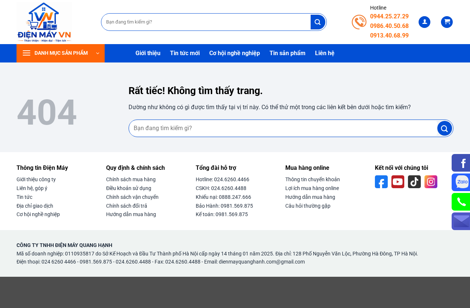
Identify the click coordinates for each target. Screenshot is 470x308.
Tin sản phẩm (288, 53)
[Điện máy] (53, 22)
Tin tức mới (185, 53)
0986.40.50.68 (389, 25)
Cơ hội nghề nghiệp (234, 53)
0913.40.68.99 (389, 35)
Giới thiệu (147, 53)
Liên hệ (325, 53)
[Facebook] (381, 181)
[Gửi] (318, 22)
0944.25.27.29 (389, 16)
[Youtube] (397, 181)
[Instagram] (430, 181)
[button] (424, 22)
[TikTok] (414, 181)
